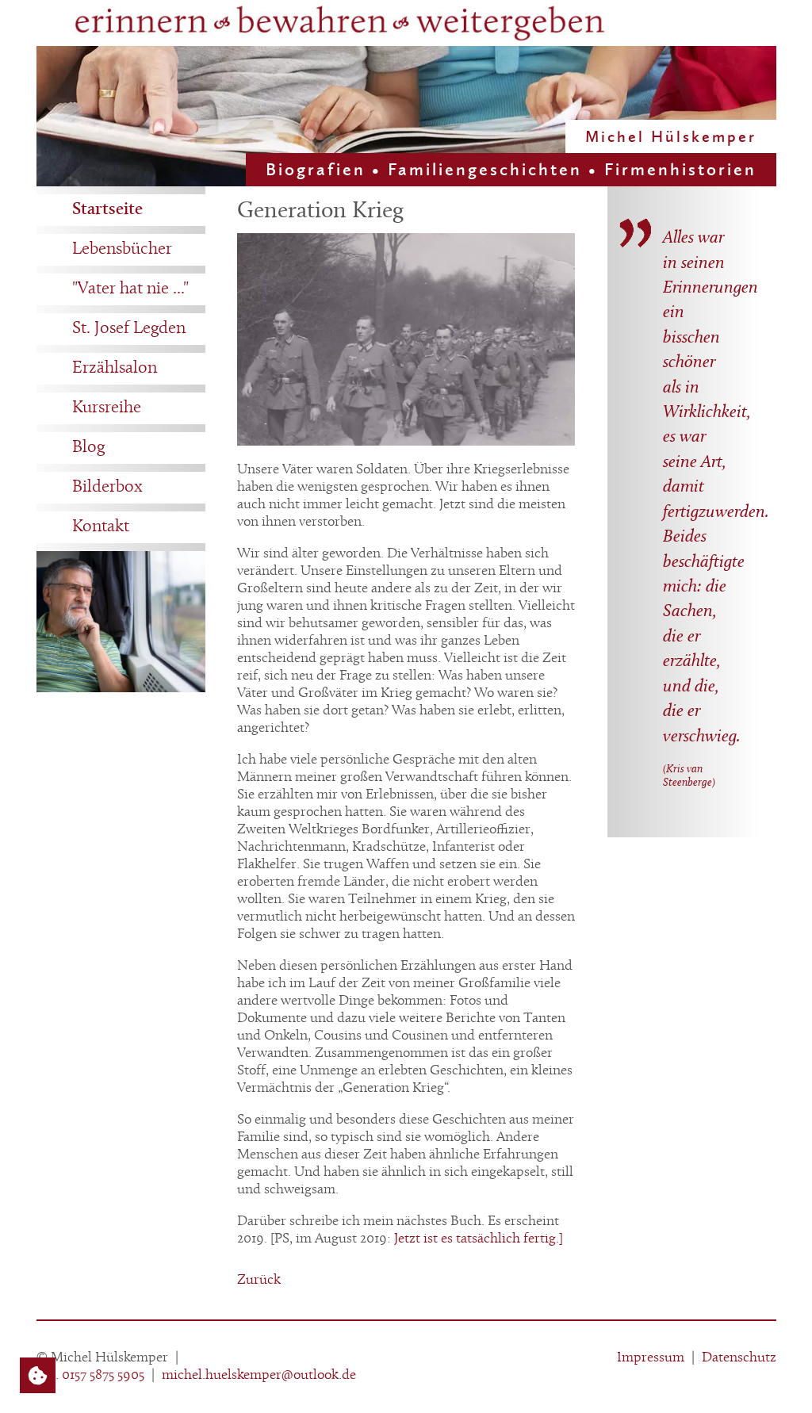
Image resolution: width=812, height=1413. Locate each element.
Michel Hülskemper (670, 136)
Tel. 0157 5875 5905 (90, 1375)
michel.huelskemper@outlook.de (259, 1375)
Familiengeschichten (485, 169)
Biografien (316, 169)
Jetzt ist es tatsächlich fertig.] (478, 1238)
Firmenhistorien (680, 169)
